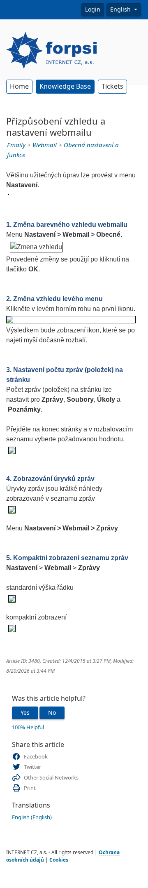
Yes (25, 712)
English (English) (32, 817)
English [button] (121, 9)
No (52, 712)
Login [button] (92, 9)
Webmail (44, 145)
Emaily (16, 145)
